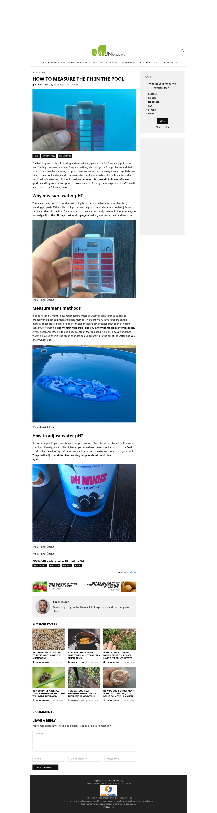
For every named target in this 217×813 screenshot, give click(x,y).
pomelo (152, 110)
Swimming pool (49, 156)
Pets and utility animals (165, 62)
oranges (152, 98)
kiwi (150, 106)
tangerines (153, 102)
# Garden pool (40, 566)
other (151, 113)
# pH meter (54, 566)
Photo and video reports (105, 62)
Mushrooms (144, 62)
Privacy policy (108, 807)
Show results (162, 127)
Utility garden (55, 62)
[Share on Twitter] (135, 573)
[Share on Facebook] (131, 573)
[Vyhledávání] (182, 50)
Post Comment (45, 767)
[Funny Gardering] (108, 50)
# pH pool (67, 566)
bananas (152, 94)
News (42, 62)
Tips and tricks (128, 62)
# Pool (77, 566)
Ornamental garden (78, 62)
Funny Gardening (116, 780)
